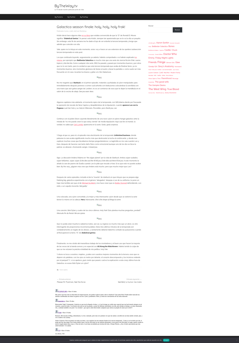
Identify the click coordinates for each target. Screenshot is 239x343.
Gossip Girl (152, 66)
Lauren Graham (153, 72)
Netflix (159, 75)
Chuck (174, 50)
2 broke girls (151, 43)
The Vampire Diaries (157, 85)
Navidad (150, 75)
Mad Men (167, 72)
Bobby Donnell (121, 183)
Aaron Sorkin (162, 42)
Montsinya (83, 31)
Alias (149, 46)
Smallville (151, 82)
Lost (161, 72)
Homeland (178, 66)
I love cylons (63, 270)
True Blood (173, 89)
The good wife (162, 82)
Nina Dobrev (169, 75)
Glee (177, 62)
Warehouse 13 (160, 92)
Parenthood (166, 78)
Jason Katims (176, 69)
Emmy (151, 58)
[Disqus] (99, 311)
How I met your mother (155, 69)
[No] (237, 340)
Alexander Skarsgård (175, 43)
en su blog (86, 35)
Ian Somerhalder (167, 69)
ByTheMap (84, 17)
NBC (155, 75)
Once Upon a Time (154, 78)
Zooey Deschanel (170, 93)
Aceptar (166, 340)
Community (151, 54)
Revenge (175, 78)
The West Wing (157, 89)
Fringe (161, 62)
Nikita (163, 75)
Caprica (161, 50)
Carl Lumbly (78, 125)
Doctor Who (170, 53)
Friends (152, 62)
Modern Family (175, 72)
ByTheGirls (59, 17)
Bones (171, 46)
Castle (167, 50)
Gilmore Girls (170, 62)
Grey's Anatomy (166, 66)
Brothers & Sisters (153, 50)
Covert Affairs (159, 54)
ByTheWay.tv (66, 5)
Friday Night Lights (164, 58)
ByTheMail (71, 17)
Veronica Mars (151, 92)
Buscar (150, 26)
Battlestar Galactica (160, 46)
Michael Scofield (88, 183)
